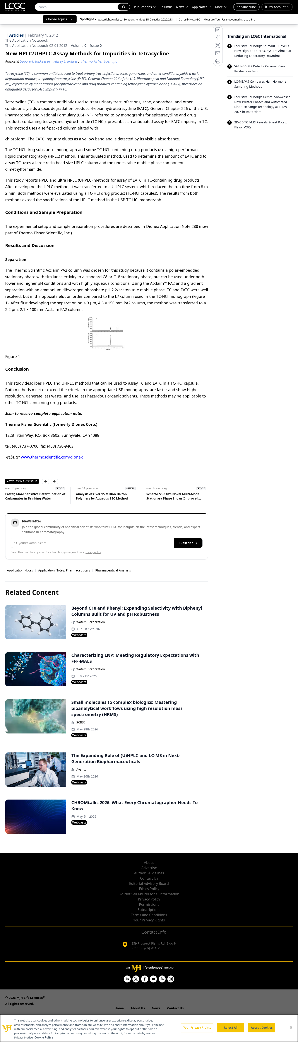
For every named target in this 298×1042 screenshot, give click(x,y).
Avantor (82, 769)
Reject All (231, 1028)
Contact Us (149, 878)
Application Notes (20, 570)
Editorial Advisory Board (149, 883)
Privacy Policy (149, 899)
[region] (149, 1028)
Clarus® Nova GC (189, 19)
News (180, 7)
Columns (166, 7)
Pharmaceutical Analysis (113, 570)
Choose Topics (56, 19)
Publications (143, 7)
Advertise (149, 867)
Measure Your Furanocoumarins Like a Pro (229, 19)
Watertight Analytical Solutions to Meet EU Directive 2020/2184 (136, 19)
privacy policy (93, 552)
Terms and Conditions (149, 914)
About (149, 862)
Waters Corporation (90, 622)
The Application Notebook (26, 40)
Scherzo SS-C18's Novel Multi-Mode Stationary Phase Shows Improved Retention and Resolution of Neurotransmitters (172, 496)
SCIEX (80, 722)
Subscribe (186, 543)
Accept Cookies (262, 1028)
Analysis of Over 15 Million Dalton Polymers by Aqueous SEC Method (102, 496)
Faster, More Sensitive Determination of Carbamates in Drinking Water (35, 496)
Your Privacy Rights (149, 920)
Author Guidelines (149, 873)
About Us (138, 1008)
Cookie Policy (43, 1037)
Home (119, 1008)
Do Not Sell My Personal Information (149, 894)
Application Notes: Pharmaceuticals (64, 570)
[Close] (291, 1027)
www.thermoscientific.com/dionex (52, 457)
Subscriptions (149, 909)
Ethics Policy (149, 888)
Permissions (149, 904)
